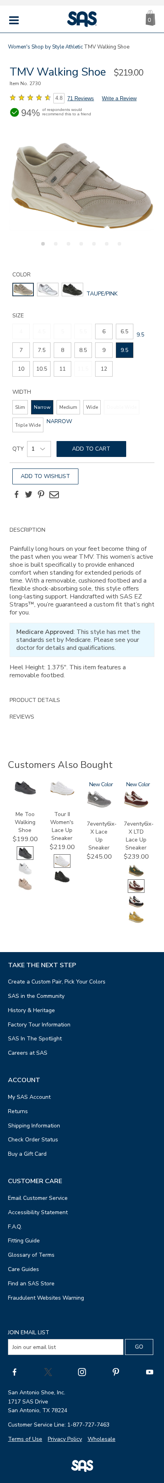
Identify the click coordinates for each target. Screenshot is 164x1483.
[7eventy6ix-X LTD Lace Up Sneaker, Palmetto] (136, 875)
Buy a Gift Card (27, 1154)
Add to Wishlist (45, 476)
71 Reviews (80, 98)
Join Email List (28, 1332)
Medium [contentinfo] (68, 407)
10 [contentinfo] (21, 369)
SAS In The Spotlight (35, 1038)
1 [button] (41, 248)
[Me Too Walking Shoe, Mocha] (25, 889)
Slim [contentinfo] (20, 407)
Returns (18, 1111)
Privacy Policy (65, 1439)
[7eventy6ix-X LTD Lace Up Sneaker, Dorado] (136, 922)
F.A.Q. (15, 1226)
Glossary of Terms (31, 1255)
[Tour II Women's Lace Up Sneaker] (62, 793)
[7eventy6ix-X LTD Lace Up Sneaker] (136, 806)
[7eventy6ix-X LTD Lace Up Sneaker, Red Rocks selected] (136, 891)
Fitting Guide (24, 1240)
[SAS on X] (48, 1371)
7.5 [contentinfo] (41, 350)
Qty (18, 449)
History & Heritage (31, 1010)
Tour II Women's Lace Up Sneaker (62, 826)
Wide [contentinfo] (92, 407)
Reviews (22, 717)
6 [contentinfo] (103, 331)
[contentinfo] (23, 289)
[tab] (82, 607)
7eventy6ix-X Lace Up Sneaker (102, 835)
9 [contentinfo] (103, 350)
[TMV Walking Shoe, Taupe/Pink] (82, 186)
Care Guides (23, 1269)
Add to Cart (91, 449)
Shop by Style (47, 47)
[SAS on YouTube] (150, 1371)
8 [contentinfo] (62, 350)
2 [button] (54, 248)
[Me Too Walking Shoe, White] (25, 873)
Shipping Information (34, 1125)
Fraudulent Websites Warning (46, 1298)
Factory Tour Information (39, 1024)
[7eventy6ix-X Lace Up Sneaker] (99, 806)
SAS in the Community (36, 996)
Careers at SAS (27, 1053)
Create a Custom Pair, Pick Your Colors (56, 981)
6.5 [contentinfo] (124, 331)
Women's (19, 47)
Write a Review (119, 98)
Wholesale (101, 1439)
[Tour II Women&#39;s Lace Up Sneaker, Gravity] (62, 881)
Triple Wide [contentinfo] (28, 425)
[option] (82, 186)
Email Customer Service (38, 1198)
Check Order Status (33, 1139)
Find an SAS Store (31, 1283)
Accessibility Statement (38, 1212)
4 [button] (80, 248)
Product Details (35, 700)
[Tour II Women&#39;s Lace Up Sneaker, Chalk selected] (62, 866)
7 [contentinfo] (21, 350)
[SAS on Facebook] (14, 1371)
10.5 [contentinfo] (41, 369)
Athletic (74, 47)
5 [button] (92, 248)
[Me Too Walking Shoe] (25, 793)
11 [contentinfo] (62, 369)
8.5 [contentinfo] (83, 350)
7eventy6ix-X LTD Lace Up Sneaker (139, 835)
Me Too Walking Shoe (25, 822)
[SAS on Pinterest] (116, 1371)
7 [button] (118, 248)
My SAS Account (29, 1097)
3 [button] (67, 248)
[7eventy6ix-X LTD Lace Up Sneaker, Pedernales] (136, 906)
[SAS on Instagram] (82, 1371)
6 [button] (105, 248)
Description (27, 530)
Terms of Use (25, 1439)
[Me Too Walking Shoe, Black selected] (25, 858)
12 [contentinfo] (104, 369)
